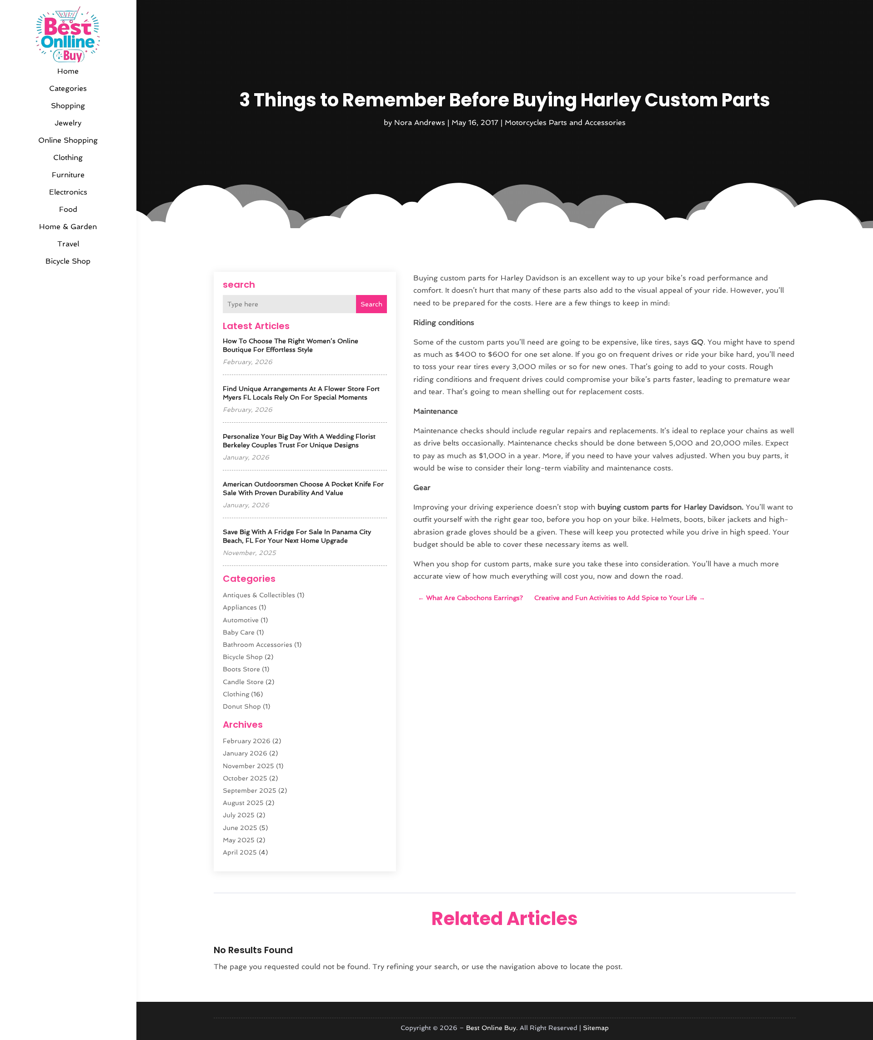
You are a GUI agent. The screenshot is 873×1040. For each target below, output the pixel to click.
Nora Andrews (419, 122)
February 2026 (247, 741)
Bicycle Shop (67, 261)
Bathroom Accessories (257, 644)
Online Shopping (68, 140)
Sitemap (596, 1027)
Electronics (68, 192)
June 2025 (240, 827)
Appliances (240, 607)
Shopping (68, 105)
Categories (68, 88)
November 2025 (248, 766)
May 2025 (239, 840)
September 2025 (249, 790)
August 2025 (243, 802)
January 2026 (245, 753)
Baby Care (239, 632)
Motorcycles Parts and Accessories (565, 122)
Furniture (68, 174)
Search (371, 304)
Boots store (241, 669)
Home (68, 71)
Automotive (241, 620)
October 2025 (245, 778)
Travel (68, 244)
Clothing (68, 157)
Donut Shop (242, 706)
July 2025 (239, 815)
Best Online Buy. (492, 1027)
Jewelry (68, 123)
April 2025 (240, 852)
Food (68, 209)
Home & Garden (68, 226)
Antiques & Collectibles (259, 595)
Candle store (243, 681)
